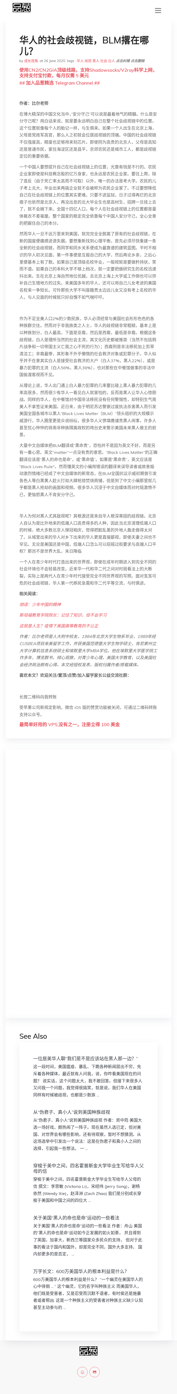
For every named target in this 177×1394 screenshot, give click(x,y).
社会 (103, 61)
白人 (111, 61)
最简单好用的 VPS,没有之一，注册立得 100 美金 (69, 724)
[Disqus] (88, 825)
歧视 (88, 61)
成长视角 (31, 61)
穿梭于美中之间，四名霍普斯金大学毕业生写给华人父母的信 (88, 1168)
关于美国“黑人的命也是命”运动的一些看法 (76, 1218)
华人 (80, 61)
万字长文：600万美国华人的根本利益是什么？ (81, 1271)
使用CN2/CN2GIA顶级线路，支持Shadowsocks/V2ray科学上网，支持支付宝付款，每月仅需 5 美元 (88, 72)
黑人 (95, 61)
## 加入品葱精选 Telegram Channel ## (59, 83)
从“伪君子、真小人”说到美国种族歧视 (71, 1112)
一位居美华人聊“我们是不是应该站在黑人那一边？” (85, 1058)
